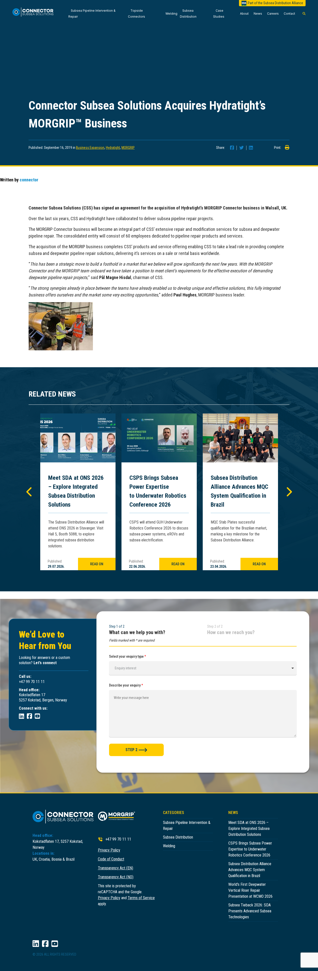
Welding (171, 13)
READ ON (96, 564)
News (258, 13)
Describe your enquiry (126, 685)
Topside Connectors (136, 13)
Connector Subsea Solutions (35, 13)
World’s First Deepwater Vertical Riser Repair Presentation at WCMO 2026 (250, 890)
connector (29, 179)
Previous (29, 491)
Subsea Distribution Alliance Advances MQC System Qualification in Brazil (239, 491)
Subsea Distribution (188, 13)
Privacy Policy (109, 850)
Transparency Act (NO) (115, 877)
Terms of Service (141, 897)
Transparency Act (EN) (115, 868)
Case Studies (218, 13)
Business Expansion (90, 148)
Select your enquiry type (127, 656)
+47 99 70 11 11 (118, 839)
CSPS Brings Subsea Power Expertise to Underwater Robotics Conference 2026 (157, 491)
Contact (289, 13)
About (244, 13)
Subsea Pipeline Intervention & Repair (92, 13)
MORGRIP (128, 148)
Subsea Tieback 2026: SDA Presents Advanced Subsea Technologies (249, 911)
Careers (273, 13)
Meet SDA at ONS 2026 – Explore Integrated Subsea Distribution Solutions (76, 491)
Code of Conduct (111, 859)
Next (288, 491)
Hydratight (113, 148)
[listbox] (203, 668)
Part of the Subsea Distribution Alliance (275, 3)
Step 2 (131, 749)
